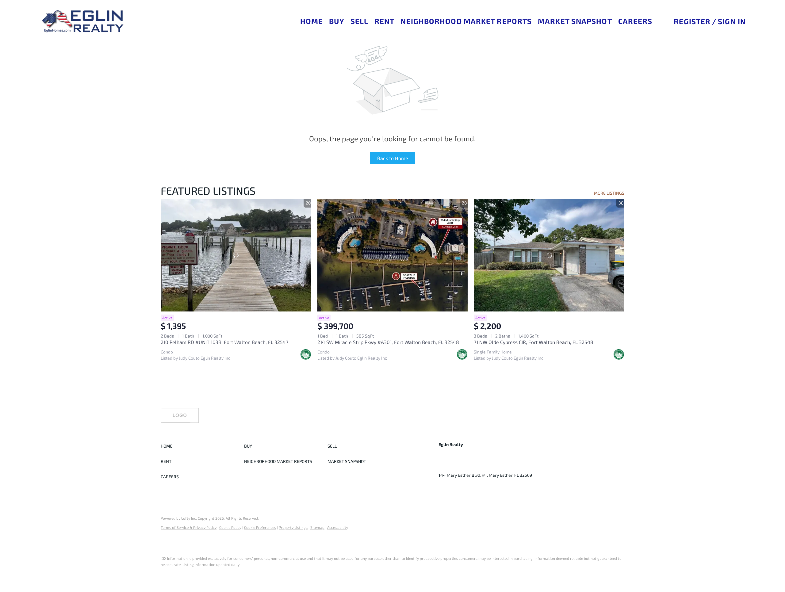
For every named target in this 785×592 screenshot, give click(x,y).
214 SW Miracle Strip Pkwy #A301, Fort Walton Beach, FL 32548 (388, 342)
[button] (82, 21)
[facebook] (443, 489)
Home (311, 21)
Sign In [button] (732, 21)
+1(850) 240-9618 (455, 465)
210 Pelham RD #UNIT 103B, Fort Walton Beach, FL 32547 (224, 342)
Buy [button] (336, 21)
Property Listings (293, 527)
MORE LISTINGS (609, 193)
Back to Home (392, 158)
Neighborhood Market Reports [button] (466, 21)
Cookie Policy (230, 527)
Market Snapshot (575, 21)
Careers (635, 21)
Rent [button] (384, 21)
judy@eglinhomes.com (503, 465)
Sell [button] (359, 21)
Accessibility (337, 527)
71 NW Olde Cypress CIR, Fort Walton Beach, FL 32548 (533, 342)
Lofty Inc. (189, 518)
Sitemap (317, 527)
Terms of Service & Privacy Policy (188, 527)
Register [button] (692, 21)
